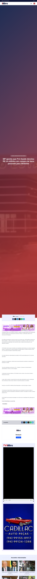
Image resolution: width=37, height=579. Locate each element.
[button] (31, 3)
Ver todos (18, 437)
